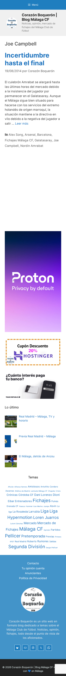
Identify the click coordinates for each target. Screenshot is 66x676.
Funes (54, 501)
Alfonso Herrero (20, 487)
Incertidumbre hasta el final (27, 59)
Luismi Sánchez (16, 524)
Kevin (53, 506)
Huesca (22, 506)
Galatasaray (43, 140)
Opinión (47, 530)
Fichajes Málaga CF (19, 140)
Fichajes (42, 500)
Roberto (32, 541)
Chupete (51, 491)
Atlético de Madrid (22, 491)
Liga (45, 511)
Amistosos (34, 486)
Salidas (52, 541)
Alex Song (16, 135)
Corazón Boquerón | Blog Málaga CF (39, 17)
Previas (50, 536)
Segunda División (26, 546)
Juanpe (46, 506)
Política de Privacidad (33, 578)
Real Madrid (20, 541)
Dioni (56, 494)
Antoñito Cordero (49, 486)
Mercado (30, 523)
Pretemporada (33, 536)
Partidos (55, 529)
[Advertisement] (33, 193)
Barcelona (44, 135)
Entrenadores (23, 501)
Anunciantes (33, 573)
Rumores (43, 541)
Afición (11, 487)
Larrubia (34, 511)
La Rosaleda (20, 511)
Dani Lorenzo (43, 494)
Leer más (21, 123)
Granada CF (12, 506)
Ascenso (9, 491)
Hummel (29, 506)
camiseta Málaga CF (39, 491)
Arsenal (30, 135)
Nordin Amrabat (31, 146)
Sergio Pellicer (52, 548)
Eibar (11, 501)
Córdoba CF (25, 494)
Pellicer (13, 536)
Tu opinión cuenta (33, 568)
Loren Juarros (46, 517)
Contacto (33, 563)
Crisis (58, 491)
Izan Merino (38, 506)
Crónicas (12, 494)
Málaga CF (31, 529)
